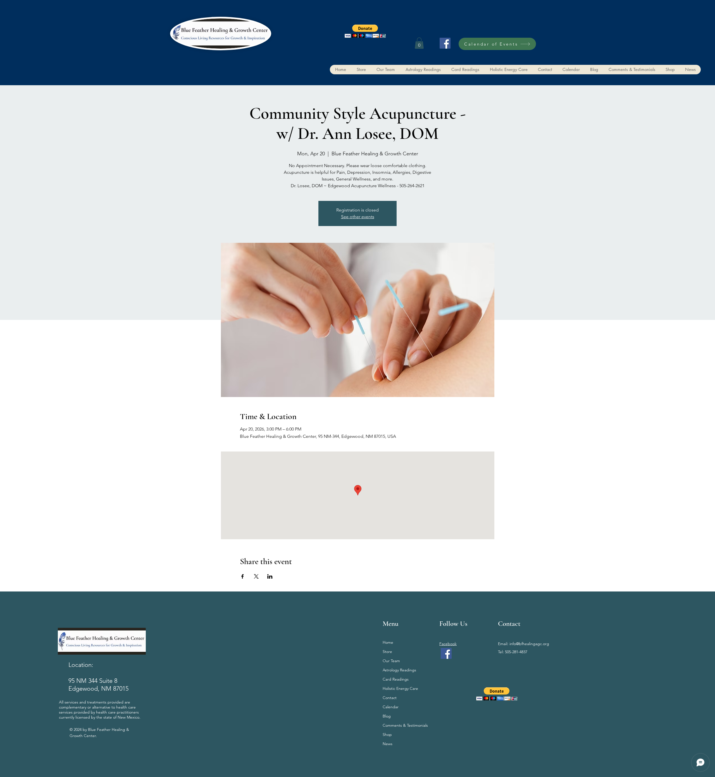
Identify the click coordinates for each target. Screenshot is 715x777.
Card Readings (396, 679)
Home (388, 642)
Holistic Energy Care (400, 688)
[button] (365, 31)
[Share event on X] (256, 576)
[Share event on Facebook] (242, 576)
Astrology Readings (399, 670)
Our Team (391, 660)
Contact (390, 697)
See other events (357, 216)
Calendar (391, 706)
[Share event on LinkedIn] (270, 576)
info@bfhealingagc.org (529, 643)
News (387, 743)
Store (387, 651)
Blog (387, 716)
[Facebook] (445, 43)
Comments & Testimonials (405, 725)
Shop (387, 734)
